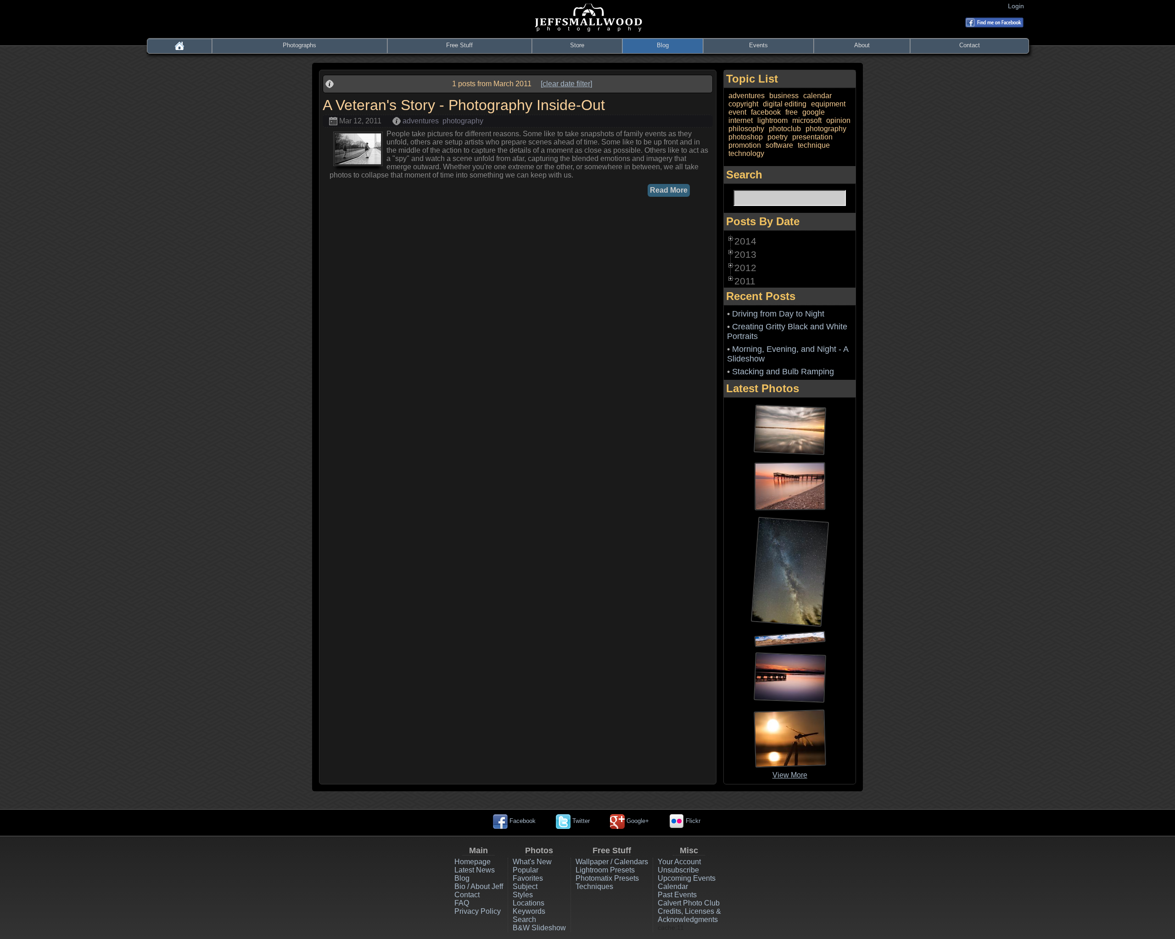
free (791, 112)
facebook (766, 112)
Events (758, 45)
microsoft (807, 120)
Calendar (673, 886)
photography (462, 121)
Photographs (299, 45)
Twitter (580, 820)
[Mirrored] (790, 429)
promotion (744, 145)
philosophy (746, 129)
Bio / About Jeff (478, 886)
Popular (525, 870)
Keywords (529, 911)
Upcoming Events (687, 878)
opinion (838, 120)
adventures (421, 121)
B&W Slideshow (539, 928)
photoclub (785, 129)
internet (740, 120)
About (862, 45)
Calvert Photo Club (689, 903)
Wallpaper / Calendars (612, 862)
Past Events (677, 895)
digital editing (784, 104)
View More (789, 775)
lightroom (772, 120)
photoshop (745, 137)
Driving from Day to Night (778, 313)
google (813, 112)
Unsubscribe (678, 870)
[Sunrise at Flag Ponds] (790, 485)
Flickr (692, 820)
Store (577, 45)
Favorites (528, 878)
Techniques (594, 886)
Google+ (637, 820)
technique (814, 145)
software (779, 145)
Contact (969, 45)
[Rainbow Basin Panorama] (790, 638)
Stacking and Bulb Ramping (783, 371)
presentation (812, 137)
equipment (828, 104)
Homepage (472, 862)
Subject (525, 886)
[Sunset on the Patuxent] (790, 677)
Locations (528, 903)
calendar (817, 96)
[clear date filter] (566, 84)
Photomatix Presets (607, 878)
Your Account (679, 862)
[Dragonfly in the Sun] (790, 738)
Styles (523, 895)
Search (524, 919)
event (737, 112)
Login (1018, 6)
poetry (777, 137)
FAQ (461, 903)
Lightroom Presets (605, 870)
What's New (532, 862)
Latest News (474, 870)
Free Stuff (459, 45)
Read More (669, 190)
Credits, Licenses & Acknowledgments (689, 915)
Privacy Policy (477, 911)
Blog (663, 45)
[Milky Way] (790, 571)
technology (746, 153)
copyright (743, 104)
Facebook (522, 820)
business (784, 96)
